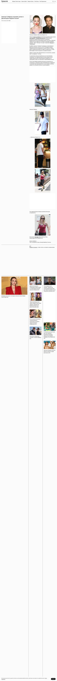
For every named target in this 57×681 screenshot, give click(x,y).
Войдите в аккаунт (33, 247)
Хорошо (53, 678)
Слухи (38, 242)
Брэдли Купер (31, 1)
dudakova (34, 241)
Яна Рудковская (42, 1)
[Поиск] (53, 1)
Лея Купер (36, 1)
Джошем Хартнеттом (40, 38)
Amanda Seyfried (43, 242)
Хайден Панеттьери (16, 1)
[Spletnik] (4, 1)
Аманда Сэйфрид (37, 37)
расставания (32, 38)
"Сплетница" (32, 44)
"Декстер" (52, 42)
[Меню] (55, 1)
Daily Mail (36, 237)
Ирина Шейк (24, 1)
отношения (34, 242)
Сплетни (49, 242)
